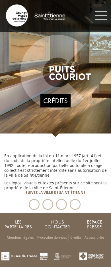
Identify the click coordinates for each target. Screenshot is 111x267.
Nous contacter (57, 224)
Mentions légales (20, 237)
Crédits (76, 237)
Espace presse (94, 224)
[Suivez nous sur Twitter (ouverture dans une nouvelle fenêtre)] (47, 204)
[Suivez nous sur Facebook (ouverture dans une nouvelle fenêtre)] (34, 204)
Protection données (52, 237)
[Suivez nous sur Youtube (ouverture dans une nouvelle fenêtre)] (75, 204)
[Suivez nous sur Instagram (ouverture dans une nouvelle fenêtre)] (61, 204)
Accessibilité (94, 237)
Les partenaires (18, 224)
